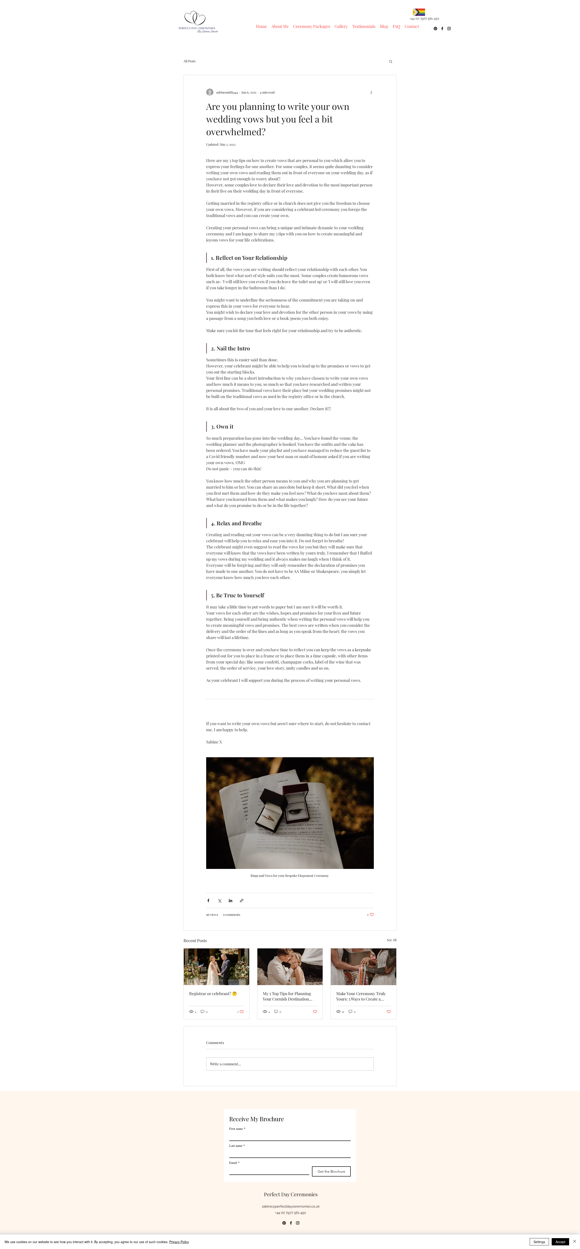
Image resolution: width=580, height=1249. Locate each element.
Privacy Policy (179, 1241)
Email (234, 1163)
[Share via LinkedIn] (230, 900)
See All (391, 940)
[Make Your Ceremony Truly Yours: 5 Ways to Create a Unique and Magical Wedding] (363, 966)
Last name (237, 1146)
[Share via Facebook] (208, 900)
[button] (391, 61)
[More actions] (371, 92)
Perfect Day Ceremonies (291, 1194)
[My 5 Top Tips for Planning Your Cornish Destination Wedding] (290, 966)
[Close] (574, 1241)
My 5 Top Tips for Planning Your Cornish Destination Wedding (287, 996)
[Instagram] (449, 28)
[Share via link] (241, 900)
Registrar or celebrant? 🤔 (213, 993)
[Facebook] (442, 28)
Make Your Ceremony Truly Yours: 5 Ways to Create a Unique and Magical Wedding (362, 996)
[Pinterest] (435, 28)
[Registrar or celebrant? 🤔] (216, 966)
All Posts (190, 61)
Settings (539, 1241)
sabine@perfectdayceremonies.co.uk (291, 1206)
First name (237, 1129)
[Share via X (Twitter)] (219, 900)
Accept (560, 1241)
